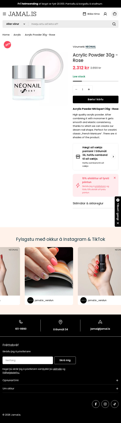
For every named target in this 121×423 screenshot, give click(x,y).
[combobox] (60, 24)
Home (6, 34)
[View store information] (113, 156)
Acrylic (17, 34)
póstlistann (100, 186)
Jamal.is (15, 414)
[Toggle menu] (4, 14)
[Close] (115, 178)
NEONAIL (91, 46)
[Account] (105, 14)
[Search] (114, 24)
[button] (118, 211)
